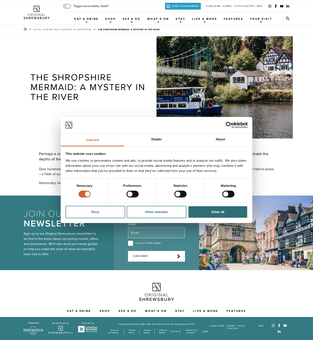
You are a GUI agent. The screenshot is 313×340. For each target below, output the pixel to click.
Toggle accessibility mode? (91, 6)
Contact (175, 331)
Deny (95, 212)
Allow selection (156, 212)
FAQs (206, 331)
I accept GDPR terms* (148, 243)
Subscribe (213, 6)
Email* (132, 224)
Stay (180, 19)
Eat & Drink (86, 19)
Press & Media (163, 331)
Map (260, 6)
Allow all (217, 212)
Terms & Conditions (113, 331)
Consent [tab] (92, 140)
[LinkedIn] (287, 6)
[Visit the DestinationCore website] (33, 328)
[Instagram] (269, 6)
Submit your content (239, 6)
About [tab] (220, 139)
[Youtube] (281, 6)
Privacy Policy (132, 331)
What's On (158, 19)
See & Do (132, 19)
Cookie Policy (147, 331)
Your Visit (261, 19)
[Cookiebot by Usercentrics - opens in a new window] (229, 125)
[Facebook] (275, 6)
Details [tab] (156, 139)
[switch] (132, 194)
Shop (110, 19)
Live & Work (204, 19)
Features (233, 19)
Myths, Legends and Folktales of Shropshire (62, 29)
